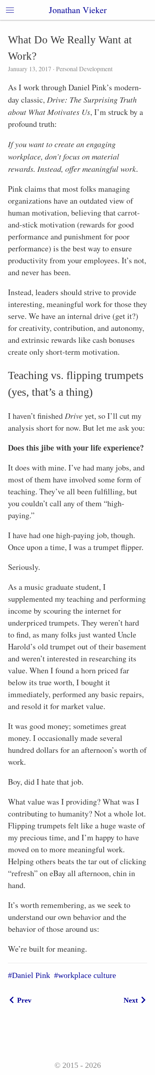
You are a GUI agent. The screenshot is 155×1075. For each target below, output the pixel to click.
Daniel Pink (31, 975)
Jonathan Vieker (78, 10)
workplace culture (87, 975)
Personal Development (83, 68)
